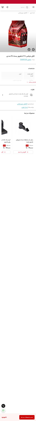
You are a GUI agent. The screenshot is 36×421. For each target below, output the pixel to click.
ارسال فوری (25, 107)
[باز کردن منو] (33, 7)
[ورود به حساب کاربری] (7, 7)
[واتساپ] (3, 410)
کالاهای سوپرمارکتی (22, 13)
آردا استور (32, 13)
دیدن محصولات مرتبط (27, 417)
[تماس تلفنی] (3, 406)
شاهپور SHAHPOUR (25, 60)
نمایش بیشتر (32, 82)
